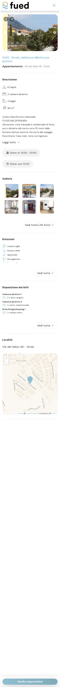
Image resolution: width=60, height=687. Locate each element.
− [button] (7, 362)
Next (57, 33)
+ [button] (7, 357)
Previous (7, 33)
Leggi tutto (9, 142)
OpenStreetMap (32, 413)
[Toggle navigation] (54, 5)
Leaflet (20, 413)
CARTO (54, 413)
